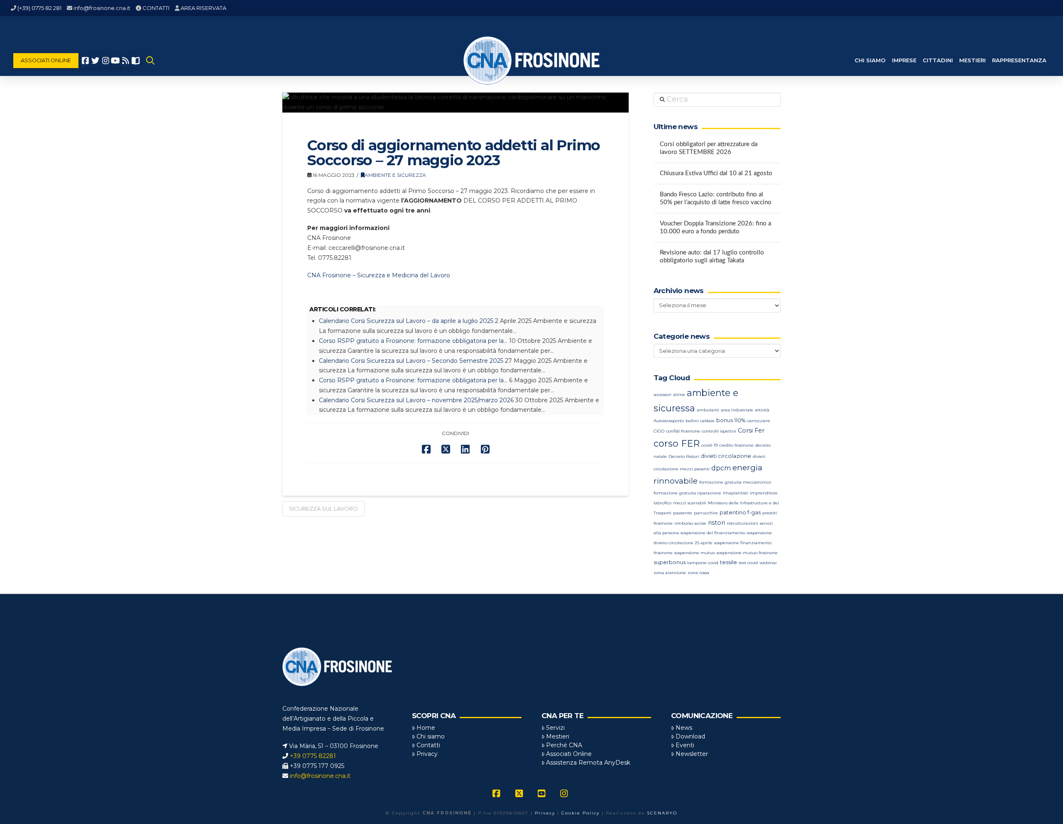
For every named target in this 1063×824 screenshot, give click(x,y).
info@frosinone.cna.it (101, 8)
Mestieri (557, 736)
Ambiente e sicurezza (395, 175)
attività (762, 410)
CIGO (659, 431)
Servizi (555, 727)
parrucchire (706, 513)
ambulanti (708, 410)
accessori (662, 394)
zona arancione (670, 572)
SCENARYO (662, 813)
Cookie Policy (580, 813)
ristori (716, 522)
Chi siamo (430, 736)
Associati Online (569, 754)
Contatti (428, 745)
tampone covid (702, 562)
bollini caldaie (700, 420)
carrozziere (758, 420)
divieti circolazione (726, 456)
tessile (728, 562)
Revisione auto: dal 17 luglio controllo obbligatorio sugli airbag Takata (712, 256)
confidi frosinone (683, 431)
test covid (748, 562)
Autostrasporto (669, 420)
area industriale (737, 410)
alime (679, 394)
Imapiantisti (735, 493)
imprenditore (764, 493)
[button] (150, 61)
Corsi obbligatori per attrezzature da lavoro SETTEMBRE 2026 (708, 148)
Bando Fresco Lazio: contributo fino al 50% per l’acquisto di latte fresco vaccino (716, 198)
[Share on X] (445, 449)
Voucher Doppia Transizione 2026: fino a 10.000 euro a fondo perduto (715, 227)
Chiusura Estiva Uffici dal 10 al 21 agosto (716, 173)
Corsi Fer (751, 430)
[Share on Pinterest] (485, 449)
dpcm (721, 468)
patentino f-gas (740, 512)
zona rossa (698, 572)
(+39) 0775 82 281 (39, 8)
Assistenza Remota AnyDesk (588, 762)
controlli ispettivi (719, 431)
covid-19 (709, 445)
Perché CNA (564, 745)
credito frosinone (736, 445)
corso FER (677, 443)
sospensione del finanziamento (713, 532)
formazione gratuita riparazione (687, 493)
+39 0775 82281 (313, 756)
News (684, 727)
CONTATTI (155, 8)
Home (425, 727)
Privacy (427, 754)
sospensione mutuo (694, 552)
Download (690, 736)
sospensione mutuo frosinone (747, 552)
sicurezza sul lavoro (323, 508)
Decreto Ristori (684, 456)
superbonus (670, 562)
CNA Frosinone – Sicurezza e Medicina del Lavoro (378, 275)
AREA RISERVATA (203, 8)
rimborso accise (690, 523)
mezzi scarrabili (689, 503)
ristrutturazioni (742, 523)
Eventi (685, 745)
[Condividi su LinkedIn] (465, 449)
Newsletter (692, 754)
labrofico (662, 503)
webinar (768, 562)
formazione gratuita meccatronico (735, 482)
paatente (682, 513)
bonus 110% (730, 420)
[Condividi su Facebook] (426, 449)
